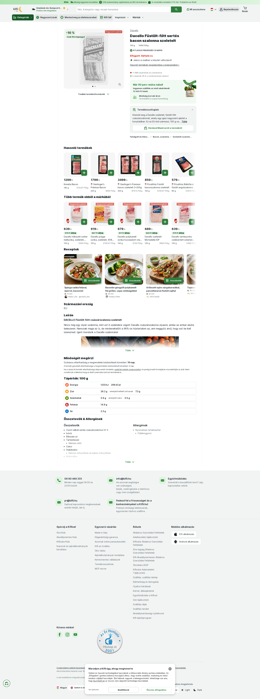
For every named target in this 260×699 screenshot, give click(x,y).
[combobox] (123, 9)
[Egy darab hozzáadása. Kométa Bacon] (84, 173)
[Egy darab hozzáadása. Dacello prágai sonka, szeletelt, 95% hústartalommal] (111, 222)
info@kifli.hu (123, 478)
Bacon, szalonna (161, 137)
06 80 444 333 (73, 478)
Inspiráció (120, 17)
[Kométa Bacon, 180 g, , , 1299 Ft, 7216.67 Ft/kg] (76, 164)
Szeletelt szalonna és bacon (182, 137)
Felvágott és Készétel (139, 137)
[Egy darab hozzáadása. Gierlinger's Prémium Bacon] (111, 173)
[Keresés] (176, 9)
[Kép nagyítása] (119, 84)
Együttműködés (177, 478)
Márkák (136, 17)
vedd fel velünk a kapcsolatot (128, 369)
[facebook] (60, 635)
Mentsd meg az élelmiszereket (81, 17)
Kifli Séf (107, 17)
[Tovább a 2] (95, 86)
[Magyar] (213, 9)
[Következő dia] (119, 59)
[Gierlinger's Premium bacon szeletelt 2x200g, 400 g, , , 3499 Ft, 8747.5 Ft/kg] (130, 164)
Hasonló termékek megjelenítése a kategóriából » (154, 65)
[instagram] (67, 635)
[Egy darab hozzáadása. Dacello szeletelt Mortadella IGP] (165, 222)
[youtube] (75, 635)
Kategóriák (23, 17)
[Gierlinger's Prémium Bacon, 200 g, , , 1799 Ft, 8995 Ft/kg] (103, 164)
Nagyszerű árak (48, 17)
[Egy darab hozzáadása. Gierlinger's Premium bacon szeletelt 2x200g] (138, 173)
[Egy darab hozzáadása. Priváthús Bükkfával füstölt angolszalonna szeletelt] (192, 173)
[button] (229, 9)
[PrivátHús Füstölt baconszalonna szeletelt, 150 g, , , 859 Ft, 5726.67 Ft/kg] (157, 164)
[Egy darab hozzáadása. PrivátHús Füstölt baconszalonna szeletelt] (165, 173)
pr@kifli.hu (70, 500)
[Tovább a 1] (92, 86)
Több (184, 121)
